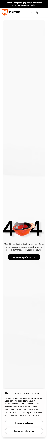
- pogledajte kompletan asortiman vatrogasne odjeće (27, 3)
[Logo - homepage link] (11, 12)
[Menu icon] (43, 12)
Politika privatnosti (33, 415)
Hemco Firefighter (14, 2)
